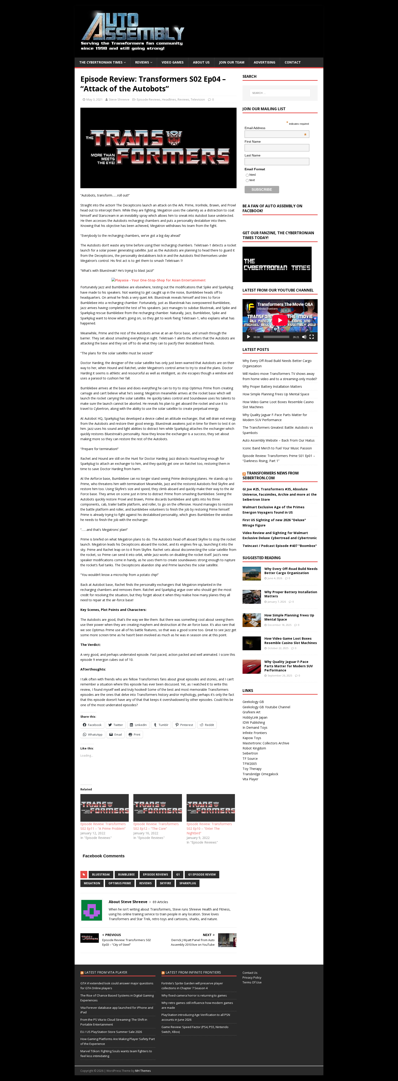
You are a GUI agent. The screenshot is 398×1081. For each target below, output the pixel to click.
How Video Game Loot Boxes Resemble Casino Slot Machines (290, 640)
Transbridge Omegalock (260, 774)
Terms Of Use (252, 982)
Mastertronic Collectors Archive (266, 743)
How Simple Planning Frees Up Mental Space (276, 394)
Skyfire (165, 883)
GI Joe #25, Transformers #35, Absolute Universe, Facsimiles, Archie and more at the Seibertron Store (280, 494)
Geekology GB (253, 701)
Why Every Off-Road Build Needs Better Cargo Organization (291, 571)
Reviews (142, 62)
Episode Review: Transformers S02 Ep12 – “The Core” (156, 826)
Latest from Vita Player (106, 972)
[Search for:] (280, 93)
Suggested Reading (262, 557)
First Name (253, 141)
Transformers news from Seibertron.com (271, 475)
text (252, 180)
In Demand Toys (255, 727)
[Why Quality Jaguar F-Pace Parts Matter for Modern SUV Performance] (252, 671)
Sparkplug (187, 883)
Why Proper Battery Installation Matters (272, 386)
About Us (201, 62)
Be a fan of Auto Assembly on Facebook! (272, 208)
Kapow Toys (252, 738)
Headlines (169, 99)
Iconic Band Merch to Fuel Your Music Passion (277, 448)
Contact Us (250, 973)
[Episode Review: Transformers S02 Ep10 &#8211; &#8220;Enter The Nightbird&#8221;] (211, 808)
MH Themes (143, 1071)
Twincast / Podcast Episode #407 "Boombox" (280, 545)
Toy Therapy (252, 768)
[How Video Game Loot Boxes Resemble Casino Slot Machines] (252, 647)
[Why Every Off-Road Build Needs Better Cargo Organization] (252, 578)
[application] (280, 320)
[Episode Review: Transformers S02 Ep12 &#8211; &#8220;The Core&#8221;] (157, 808)
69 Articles (160, 902)
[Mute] (304, 337)
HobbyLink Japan (255, 717)
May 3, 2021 (94, 99)
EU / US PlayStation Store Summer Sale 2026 (111, 1032)
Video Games (173, 62)
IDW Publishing (254, 722)
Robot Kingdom (254, 748)
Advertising (264, 62)
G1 (178, 874)
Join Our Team (231, 62)
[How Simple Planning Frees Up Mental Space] (252, 624)
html (252, 174)
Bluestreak (101, 874)
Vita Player (250, 779)
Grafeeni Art (251, 712)
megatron (92, 883)
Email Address (276, 128)
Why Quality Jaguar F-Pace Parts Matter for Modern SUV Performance (288, 665)
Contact (293, 62)
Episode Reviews (149, 99)
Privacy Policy (252, 977)
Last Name (252, 155)
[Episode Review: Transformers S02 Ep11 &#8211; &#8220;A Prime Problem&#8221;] (104, 808)
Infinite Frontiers (255, 733)
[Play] (248, 337)
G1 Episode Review (202, 874)
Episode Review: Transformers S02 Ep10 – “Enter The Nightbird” (209, 828)
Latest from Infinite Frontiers (193, 972)
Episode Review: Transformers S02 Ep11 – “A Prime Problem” (103, 826)
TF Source (250, 758)
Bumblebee (126, 874)
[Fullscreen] (311, 337)
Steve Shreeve (119, 99)
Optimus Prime (119, 883)
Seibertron (250, 753)
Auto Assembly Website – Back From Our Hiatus (279, 440)
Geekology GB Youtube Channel (266, 707)
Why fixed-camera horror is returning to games (194, 995)
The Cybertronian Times (101, 62)
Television (198, 99)
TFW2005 (250, 763)
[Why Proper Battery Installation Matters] (252, 601)
